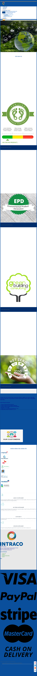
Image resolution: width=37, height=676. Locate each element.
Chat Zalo (35, 666)
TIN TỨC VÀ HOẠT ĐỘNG (5, 555)
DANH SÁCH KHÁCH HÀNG (7, 16)
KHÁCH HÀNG (5, 14)
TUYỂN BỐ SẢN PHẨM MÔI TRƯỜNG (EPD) (10, 11)
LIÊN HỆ (4, 18)
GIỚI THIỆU (5, 7)
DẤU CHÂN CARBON (6, 10)
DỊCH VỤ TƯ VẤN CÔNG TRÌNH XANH (9, 12)
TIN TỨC (4, 17)
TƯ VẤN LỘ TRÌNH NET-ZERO (8, 13)
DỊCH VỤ (4, 8)
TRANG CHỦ (5, 6)
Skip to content (3, 0)
